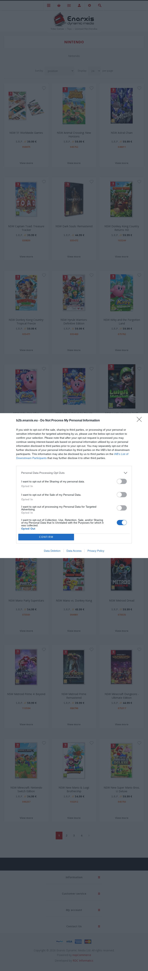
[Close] (140, 420)
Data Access (74, 550)
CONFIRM (46, 537)
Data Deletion (52, 550)
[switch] (122, 481)
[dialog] (74, 485)
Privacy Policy (95, 550)
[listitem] (74, 473)
